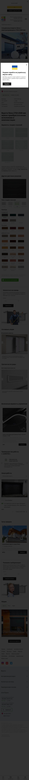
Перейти (7, 84)
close (26, 64)
